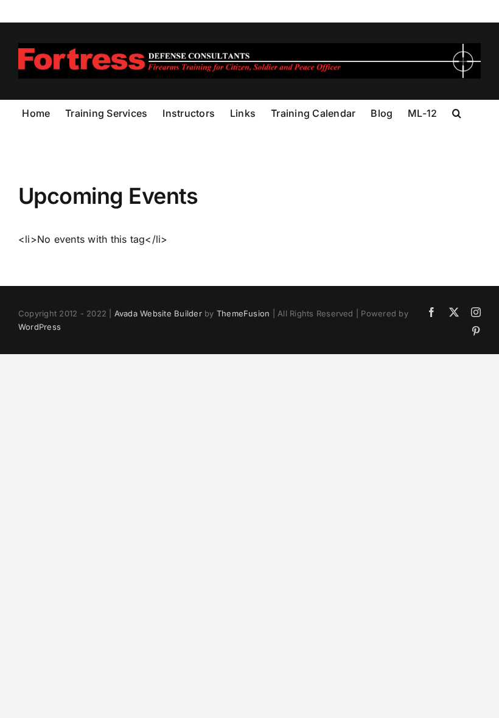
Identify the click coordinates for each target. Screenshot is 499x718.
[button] (456, 112)
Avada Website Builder (158, 313)
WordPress (39, 327)
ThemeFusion (243, 313)
